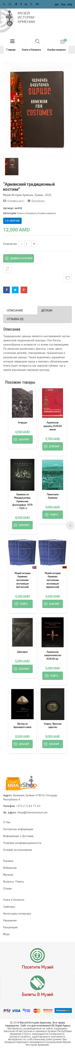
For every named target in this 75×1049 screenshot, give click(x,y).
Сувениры (9, 906)
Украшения (10, 920)
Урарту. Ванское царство (52, 725)
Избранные (10, 867)
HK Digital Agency (60, 1025)
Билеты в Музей (37, 994)
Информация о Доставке (18, 836)
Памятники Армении (53, 496)
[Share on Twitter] (15, 289)
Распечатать (38, 200)
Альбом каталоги (56, 49)
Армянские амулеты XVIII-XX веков (53, 426)
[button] (12, 41)
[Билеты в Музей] (37, 983)
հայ (63, 4)
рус (57, 4)
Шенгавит (22, 651)
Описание (15, 310)
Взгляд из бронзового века (22, 725)
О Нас (7, 822)
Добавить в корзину (21, 258)
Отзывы (7, 888)
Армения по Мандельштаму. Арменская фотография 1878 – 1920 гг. (22, 501)
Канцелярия (10, 927)
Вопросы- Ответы (13, 881)
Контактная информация (18, 829)
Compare (7, 269)
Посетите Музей (37, 967)
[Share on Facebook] (6, 289)
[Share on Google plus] (24, 289)
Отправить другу (15, 200)
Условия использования (17, 849)
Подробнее (56, 514)
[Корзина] (62, 41)
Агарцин (22, 422)
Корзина (8, 860)
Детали (46, 310)
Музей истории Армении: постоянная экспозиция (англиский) (22, 579)
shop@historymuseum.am (33, 812)
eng (70, 4)
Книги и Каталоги (31, 49)
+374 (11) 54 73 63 (28, 806)
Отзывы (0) (15, 319)
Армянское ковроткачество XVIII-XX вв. (52, 655)
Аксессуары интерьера (17, 913)
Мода (6, 934)
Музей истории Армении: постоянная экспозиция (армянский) (53, 579)
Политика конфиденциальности (22, 843)
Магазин (8, 874)
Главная (10, 49)
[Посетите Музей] (37, 955)
